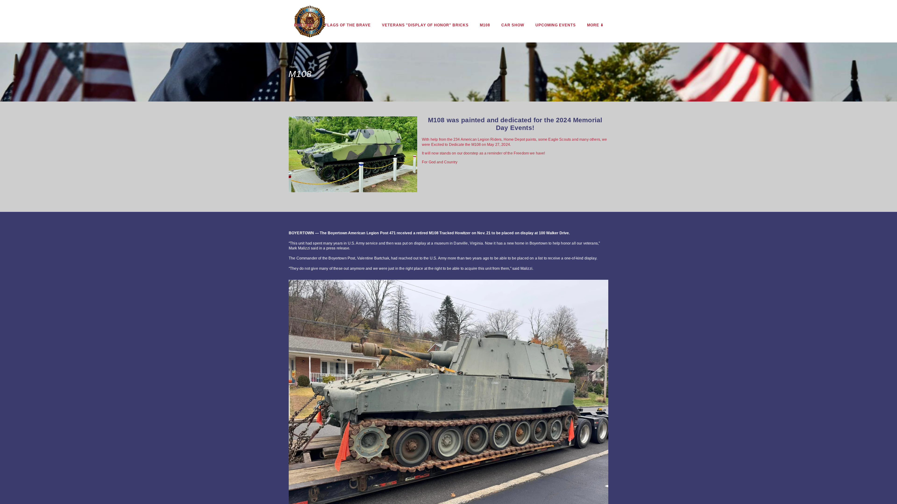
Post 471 (303, 25)
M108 (485, 25)
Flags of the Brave (348, 25)
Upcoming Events (555, 25)
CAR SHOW (512, 25)
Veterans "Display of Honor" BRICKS (425, 25)
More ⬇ (595, 25)
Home (294, 67)
